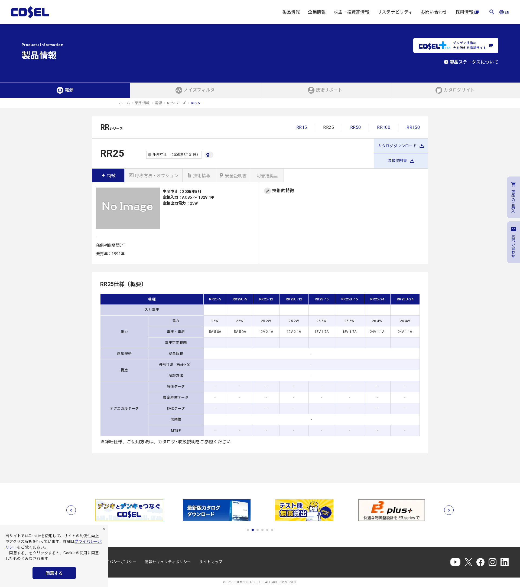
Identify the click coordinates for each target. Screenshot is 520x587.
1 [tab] (248, 530)
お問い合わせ (434, 12)
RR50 (355, 127)
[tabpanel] (129, 510)
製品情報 (291, 12)
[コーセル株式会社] (30, 12)
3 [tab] (257, 530)
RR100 (383, 127)
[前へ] (71, 510)
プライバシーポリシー (117, 562)
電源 (158, 103)
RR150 (413, 127)
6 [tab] (272, 530)
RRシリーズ (176, 103)
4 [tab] (262, 530)
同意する (54, 573)
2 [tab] (253, 530)
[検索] (491, 12)
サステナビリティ (395, 12)
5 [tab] (267, 530)
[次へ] (449, 510)
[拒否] (104, 529)
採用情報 (464, 12)
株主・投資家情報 (351, 12)
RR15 (301, 127)
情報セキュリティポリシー (168, 562)
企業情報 (317, 12)
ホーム (124, 103)
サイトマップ (210, 562)
